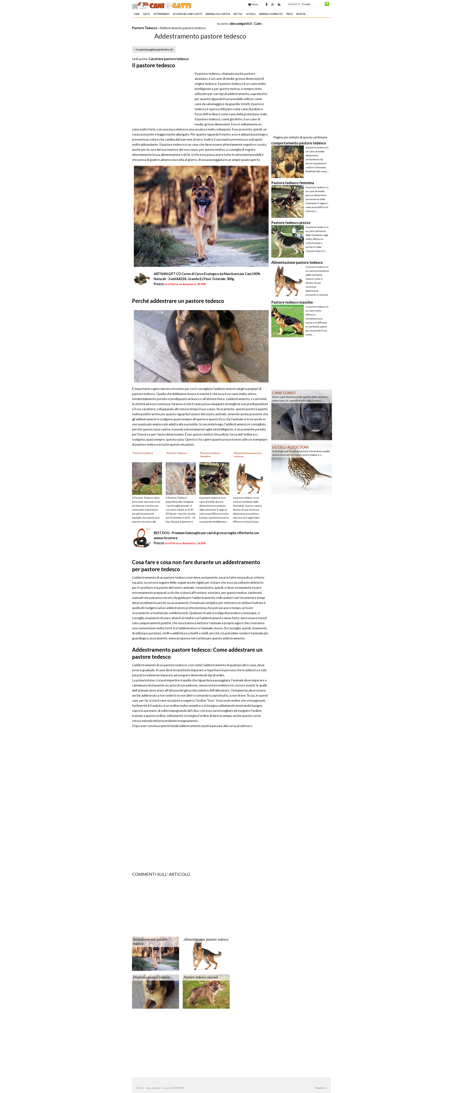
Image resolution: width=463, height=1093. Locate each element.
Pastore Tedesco (144, 28)
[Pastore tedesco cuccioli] (206, 991)
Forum (254, 4)
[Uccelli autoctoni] (301, 469)
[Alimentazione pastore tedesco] (249, 478)
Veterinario (161, 13)
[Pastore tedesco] (148, 478)
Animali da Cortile (218, 13)
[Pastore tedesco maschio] (288, 321)
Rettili (238, 13)
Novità (300, 13)
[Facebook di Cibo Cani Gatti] (266, 4)
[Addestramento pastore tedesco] (155, 953)
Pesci (289, 13)
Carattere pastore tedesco (169, 59)
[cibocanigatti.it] (162, 5)
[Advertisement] (174, 23)
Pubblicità (320, 1087)
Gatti (146, 13)
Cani (136, 13)
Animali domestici (271, 13)
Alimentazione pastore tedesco (206, 940)
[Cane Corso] (301, 415)
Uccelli (251, 13)
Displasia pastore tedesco (151, 977)
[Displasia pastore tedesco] (155, 991)
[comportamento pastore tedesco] (288, 161)
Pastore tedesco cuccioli (201, 977)
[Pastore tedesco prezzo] (288, 241)
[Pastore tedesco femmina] (215, 478)
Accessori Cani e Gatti (187, 13)
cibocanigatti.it (240, 24)
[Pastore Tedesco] (182, 478)
